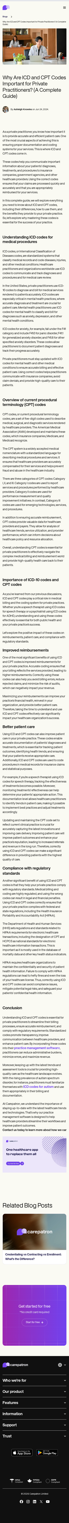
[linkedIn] (35, 1502)
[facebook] (21, 1502)
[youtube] (48, 1502)
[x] (41, 1502)
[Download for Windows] (47, 1452)
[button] (63, 7)
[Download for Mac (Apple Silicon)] (22, 1452)
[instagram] (28, 1502)
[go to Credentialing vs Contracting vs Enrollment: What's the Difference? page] (34, 1232)
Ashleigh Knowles (23, 109)
